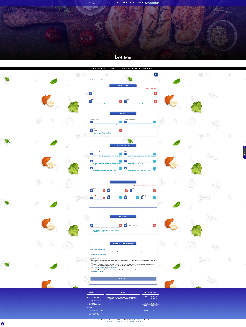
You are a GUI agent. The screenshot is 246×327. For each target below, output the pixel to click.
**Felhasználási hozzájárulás (99, 258)
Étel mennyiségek (92, 303)
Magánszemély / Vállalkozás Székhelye (132, 166)
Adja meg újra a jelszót (130, 223)
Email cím (93, 128)
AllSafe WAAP (113, 321)
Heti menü (116, 2)
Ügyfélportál (138, 321)
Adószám (92, 166)
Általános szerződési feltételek (94, 296)
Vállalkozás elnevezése (129, 151)
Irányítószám (94, 188)
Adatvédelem (120, 321)
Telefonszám (93, 159)
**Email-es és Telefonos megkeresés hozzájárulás (104, 267)
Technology (126, 321)
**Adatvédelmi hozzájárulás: (99, 254)
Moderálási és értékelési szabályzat (95, 310)
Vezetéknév (93, 99)
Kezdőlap (108, 2)
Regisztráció (102, 79)
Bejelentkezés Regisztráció (154, 2)
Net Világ (107, 321)
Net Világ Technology (138, 319)
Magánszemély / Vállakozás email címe (132, 159)
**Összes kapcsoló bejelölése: (99, 249)
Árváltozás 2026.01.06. (93, 313)
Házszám (93, 195)
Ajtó (126, 195)
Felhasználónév (94, 91)
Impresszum (91, 298)
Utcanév (133, 188)
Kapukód (144, 195)
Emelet (109, 195)
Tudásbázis (132, 321)
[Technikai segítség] (2, 323)
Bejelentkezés (93, 79)
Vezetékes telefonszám (130, 119)
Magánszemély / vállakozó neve (97, 151)
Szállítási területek (92, 301)
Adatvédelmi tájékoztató (93, 297)
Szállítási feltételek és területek (94, 300)
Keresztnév (127, 99)
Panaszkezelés (91, 311)
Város (109, 188)
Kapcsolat (131, 2)
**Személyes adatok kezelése (100, 263)
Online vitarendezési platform (94, 304)
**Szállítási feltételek (98, 271)
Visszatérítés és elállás (93, 308)
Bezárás (151, 72)
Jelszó (93, 223)
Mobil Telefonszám (95, 119)
